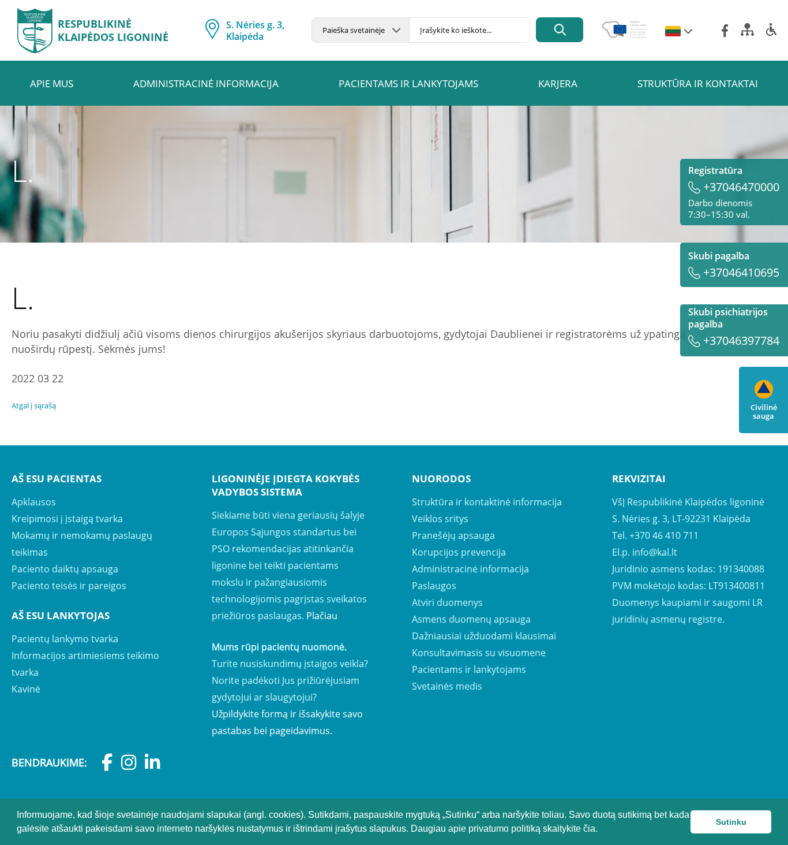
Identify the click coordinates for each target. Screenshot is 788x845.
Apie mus (51, 83)
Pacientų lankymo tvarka (65, 638)
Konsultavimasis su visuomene (479, 652)
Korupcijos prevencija (459, 552)
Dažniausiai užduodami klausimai (484, 636)
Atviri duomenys (447, 602)
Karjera (557, 83)
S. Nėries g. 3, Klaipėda (255, 30)
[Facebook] (725, 30)
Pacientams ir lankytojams (408, 83)
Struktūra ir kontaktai (697, 83)
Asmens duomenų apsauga (471, 619)
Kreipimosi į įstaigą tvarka (67, 518)
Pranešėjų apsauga (453, 535)
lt (673, 32)
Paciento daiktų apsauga (65, 569)
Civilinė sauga (764, 411)
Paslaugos (434, 585)
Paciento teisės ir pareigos (69, 585)
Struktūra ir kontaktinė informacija (487, 502)
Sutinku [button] (731, 822)
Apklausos (34, 502)
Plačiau (321, 615)
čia (589, 828)
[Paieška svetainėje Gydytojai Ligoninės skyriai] (360, 30)
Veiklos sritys (440, 518)
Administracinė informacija (206, 83)
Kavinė (26, 689)
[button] (601, 830)
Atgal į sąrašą (34, 405)
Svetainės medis (447, 686)
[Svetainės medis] (747, 33)
